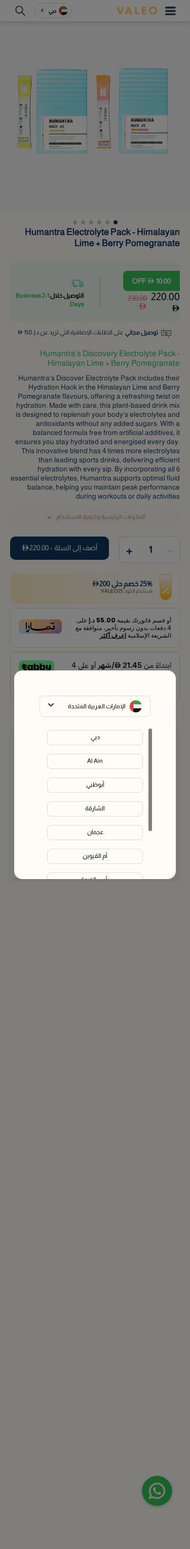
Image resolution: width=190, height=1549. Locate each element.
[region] (95, 803)
